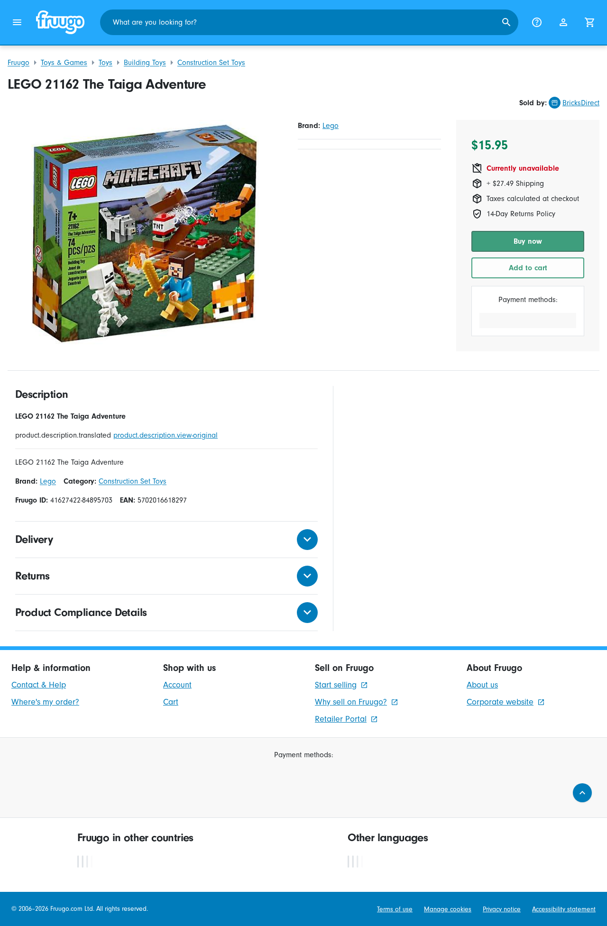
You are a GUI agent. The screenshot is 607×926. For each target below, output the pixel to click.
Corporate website (500, 702)
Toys (105, 62)
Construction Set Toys (211, 62)
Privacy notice (502, 909)
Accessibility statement (564, 909)
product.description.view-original (165, 435)
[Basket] (589, 22)
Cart (170, 702)
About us (482, 685)
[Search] (506, 22)
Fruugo (18, 62)
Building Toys (145, 62)
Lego (330, 125)
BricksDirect (580, 103)
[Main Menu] (17, 22)
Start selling (336, 685)
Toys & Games (64, 62)
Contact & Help (38, 685)
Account (177, 685)
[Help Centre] (536, 22)
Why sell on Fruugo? (351, 702)
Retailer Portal (341, 719)
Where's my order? (45, 702)
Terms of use (395, 909)
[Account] (563, 22)
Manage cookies (447, 909)
